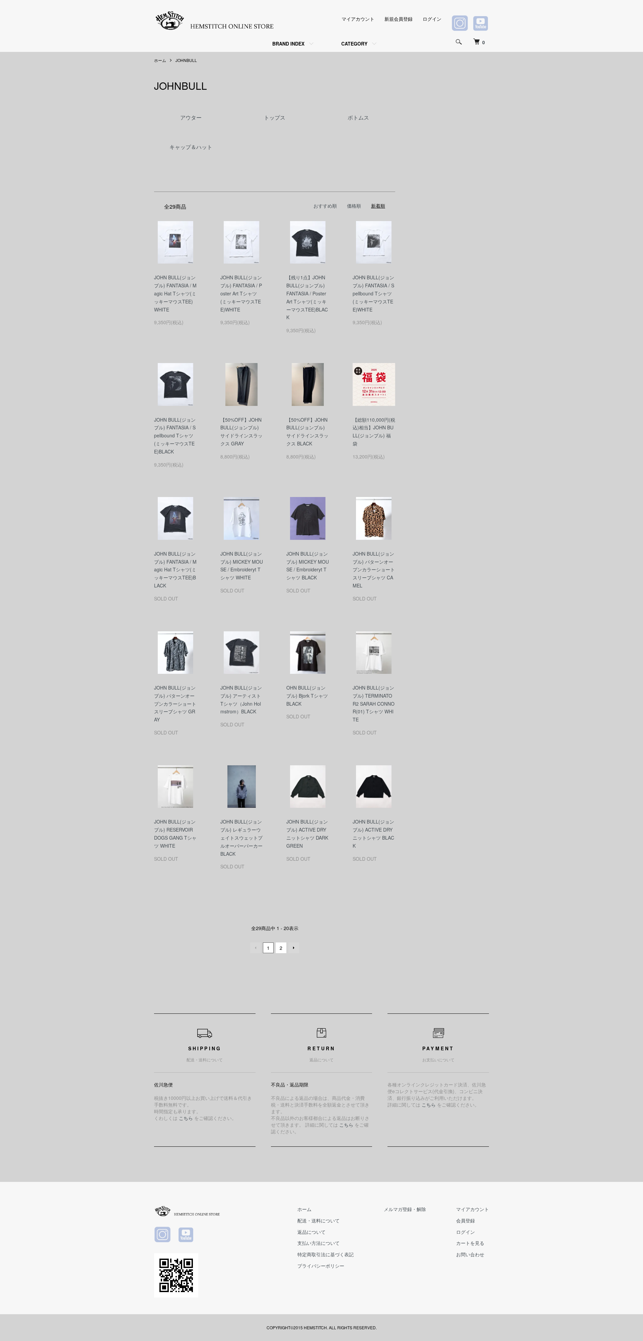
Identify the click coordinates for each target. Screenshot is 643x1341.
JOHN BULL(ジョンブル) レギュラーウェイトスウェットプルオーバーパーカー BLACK (241, 837)
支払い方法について (318, 1243)
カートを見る (470, 1243)
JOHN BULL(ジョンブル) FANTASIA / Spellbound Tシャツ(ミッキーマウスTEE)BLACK (175, 435)
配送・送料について (318, 1220)
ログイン (432, 18)
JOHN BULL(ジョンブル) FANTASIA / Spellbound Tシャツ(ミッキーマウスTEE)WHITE (373, 293)
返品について (311, 1231)
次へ (293, 947)
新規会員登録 (398, 18)
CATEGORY (354, 43)
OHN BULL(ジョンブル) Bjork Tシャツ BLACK (307, 695)
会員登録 (465, 1220)
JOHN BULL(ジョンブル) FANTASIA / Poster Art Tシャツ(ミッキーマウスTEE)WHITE (241, 293)
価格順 (354, 205)
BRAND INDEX (288, 43)
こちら (186, 1118)
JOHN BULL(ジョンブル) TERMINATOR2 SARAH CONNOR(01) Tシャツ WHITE (374, 703)
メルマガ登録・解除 (405, 1209)
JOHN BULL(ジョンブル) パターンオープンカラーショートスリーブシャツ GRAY (175, 703)
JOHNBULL (186, 60)
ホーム (160, 60)
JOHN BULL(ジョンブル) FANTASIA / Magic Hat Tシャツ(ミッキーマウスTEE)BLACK (175, 569)
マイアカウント (358, 18)
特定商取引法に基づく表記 (325, 1254)
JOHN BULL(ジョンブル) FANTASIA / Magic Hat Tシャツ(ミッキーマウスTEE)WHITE (175, 293)
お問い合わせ (470, 1254)
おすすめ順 (325, 205)
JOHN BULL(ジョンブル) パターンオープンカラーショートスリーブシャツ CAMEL (374, 569)
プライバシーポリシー (320, 1265)
